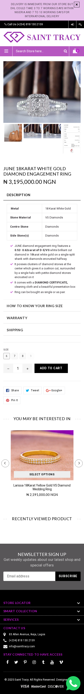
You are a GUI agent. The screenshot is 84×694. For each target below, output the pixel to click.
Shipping (15, 330)
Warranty (17, 318)
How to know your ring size (35, 306)
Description (18, 195)
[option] (13, 135)
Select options (41, 474)
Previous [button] (5, 463)
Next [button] (79, 463)
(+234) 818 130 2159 (30, 24)
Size (6, 349)
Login (72, 24)
